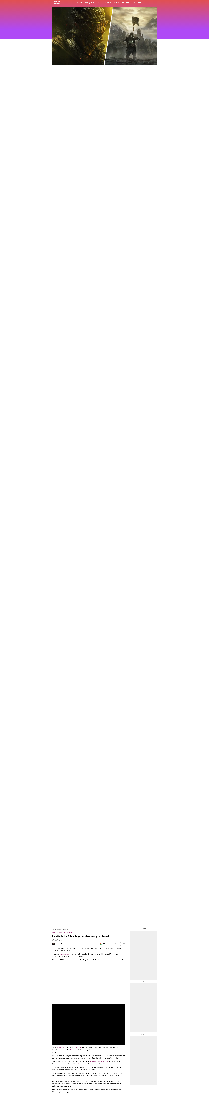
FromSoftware (61, 1048)
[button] (124, 944)
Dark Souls (65, 954)
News (59, 929)
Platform (65, 929)
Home (54, 929)
